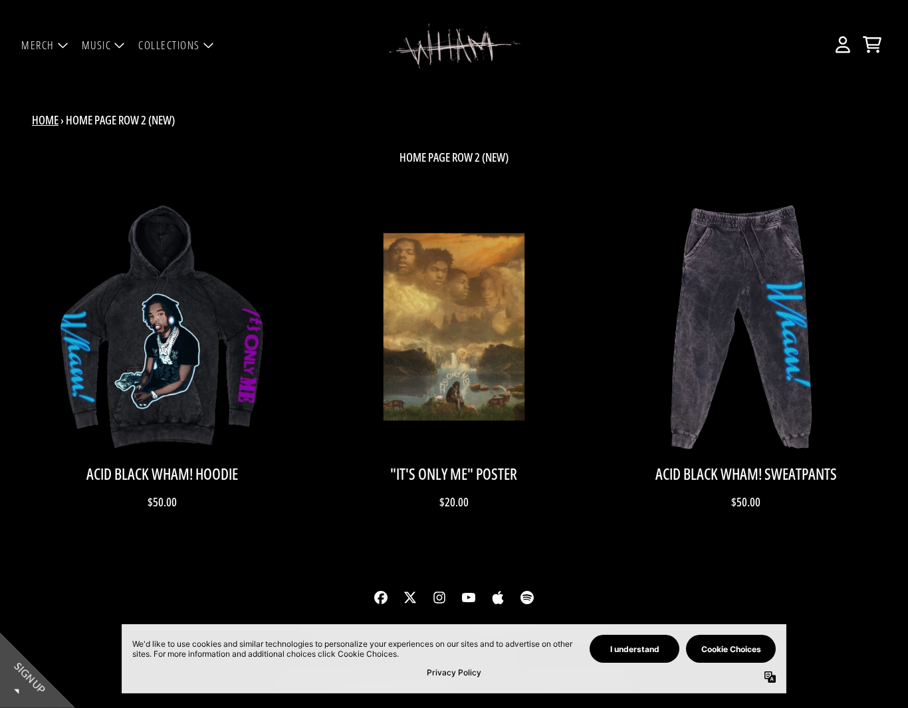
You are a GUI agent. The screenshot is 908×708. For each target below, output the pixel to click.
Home (45, 120)
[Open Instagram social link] (439, 597)
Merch (38, 45)
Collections (169, 45)
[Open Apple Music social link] (497, 597)
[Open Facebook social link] (381, 597)
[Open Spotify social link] (527, 597)
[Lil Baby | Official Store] (454, 45)
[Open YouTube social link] (468, 597)
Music (97, 45)
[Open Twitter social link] (410, 597)
